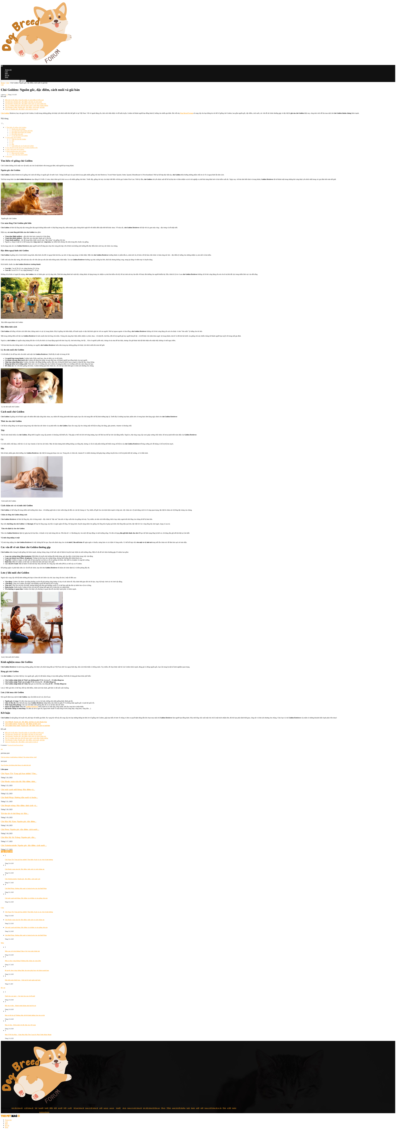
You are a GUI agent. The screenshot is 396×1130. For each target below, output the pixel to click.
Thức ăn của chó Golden (19, 139)
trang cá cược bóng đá (134, 1108)
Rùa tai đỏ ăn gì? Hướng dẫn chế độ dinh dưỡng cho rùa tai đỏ (25, 1015)
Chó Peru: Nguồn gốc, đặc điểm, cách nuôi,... (20, 829)
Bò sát (7, 75)
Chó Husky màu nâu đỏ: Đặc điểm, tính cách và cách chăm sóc (24, 869)
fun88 (46, 1108)
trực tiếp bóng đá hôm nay (151, 1108)
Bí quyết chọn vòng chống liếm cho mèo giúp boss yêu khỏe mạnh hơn (27, 970)
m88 (201, 1108)
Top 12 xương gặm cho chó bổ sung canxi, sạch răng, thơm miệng (26, 105)
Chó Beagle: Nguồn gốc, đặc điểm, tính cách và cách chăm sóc (25, 103)
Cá (12, 142)
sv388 (229, 1108)
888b (51, 1108)
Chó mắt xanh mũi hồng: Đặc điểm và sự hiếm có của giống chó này (26, 898)
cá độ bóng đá (28, 1108)
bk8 (36, 1108)
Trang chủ (8, 70)
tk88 (55, 1108)
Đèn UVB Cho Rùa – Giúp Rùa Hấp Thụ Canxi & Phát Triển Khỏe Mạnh (28, 1034)
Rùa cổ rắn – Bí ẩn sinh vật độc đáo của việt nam (20, 1025)
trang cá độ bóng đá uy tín (213, 1108)
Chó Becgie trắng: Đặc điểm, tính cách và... (19, 805)
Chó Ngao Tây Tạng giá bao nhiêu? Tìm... (19, 773)
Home (3, 83)
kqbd (188, 1108)
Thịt (13, 141)
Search (23, 81)
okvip (124, 1108)
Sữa (13, 144)
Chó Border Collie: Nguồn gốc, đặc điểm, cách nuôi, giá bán (25, 107)
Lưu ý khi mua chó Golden (20, 154)
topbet (234, 1108)
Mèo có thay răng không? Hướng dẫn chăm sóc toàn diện (23, 961)
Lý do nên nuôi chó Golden (20, 135)
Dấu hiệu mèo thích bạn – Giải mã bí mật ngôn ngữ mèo (22, 980)
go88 (197, 1108)
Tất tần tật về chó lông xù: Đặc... (15, 813)
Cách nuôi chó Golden (13, 137)
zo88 (100, 1108)
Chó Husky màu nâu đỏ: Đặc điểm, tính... (18, 781)
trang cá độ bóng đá (91, 1108)
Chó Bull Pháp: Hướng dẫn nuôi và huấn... (19, 797)
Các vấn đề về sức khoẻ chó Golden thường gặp (22, 147)
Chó (6, 72)
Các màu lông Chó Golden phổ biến (22, 130)
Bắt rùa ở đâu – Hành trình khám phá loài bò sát (20, 1005)
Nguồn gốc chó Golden (18, 129)
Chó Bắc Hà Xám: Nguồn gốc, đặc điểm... (18, 821)
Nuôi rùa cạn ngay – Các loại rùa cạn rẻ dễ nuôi (20, 996)
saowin (111, 1108)
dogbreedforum (44, 1112)
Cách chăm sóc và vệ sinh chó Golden (23, 146)
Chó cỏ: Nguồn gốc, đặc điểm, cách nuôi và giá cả (21, 109)
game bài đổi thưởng (178, 1108)
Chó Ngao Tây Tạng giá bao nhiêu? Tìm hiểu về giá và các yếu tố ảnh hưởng (29, 859)
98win (163, 1108)
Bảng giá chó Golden (18, 153)
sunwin (106, 1108)
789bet (168, 1108)
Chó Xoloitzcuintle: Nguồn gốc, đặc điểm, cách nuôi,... (24, 845)
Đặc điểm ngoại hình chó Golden (21, 132)
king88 (118, 1108)
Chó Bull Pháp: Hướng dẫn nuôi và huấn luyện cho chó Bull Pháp (26, 888)
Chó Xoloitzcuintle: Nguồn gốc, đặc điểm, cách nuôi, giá (22, 879)
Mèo (6, 73)
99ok (224, 1108)
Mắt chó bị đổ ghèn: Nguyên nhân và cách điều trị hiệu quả (24, 100)
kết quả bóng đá (79, 1108)
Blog (6, 77)
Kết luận (9, 156)
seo (7, 94)
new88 (60, 1108)
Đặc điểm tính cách (17, 134)
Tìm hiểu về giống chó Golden (16, 127)
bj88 (65, 1108)
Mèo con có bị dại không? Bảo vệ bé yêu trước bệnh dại (22, 951)
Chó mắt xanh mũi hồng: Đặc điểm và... (18, 789)
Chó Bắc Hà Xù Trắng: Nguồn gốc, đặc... (18, 837)
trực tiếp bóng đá (17, 1108)
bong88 (40, 1108)
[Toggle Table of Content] (2, 124)
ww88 (70, 1108)
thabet (193, 1108)
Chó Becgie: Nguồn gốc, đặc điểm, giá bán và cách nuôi (23, 102)
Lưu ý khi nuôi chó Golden (15, 149)
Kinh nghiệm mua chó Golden (16, 151)
